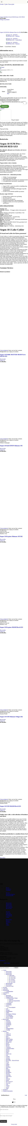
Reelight (8, 1071)
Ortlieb (7, 1064)
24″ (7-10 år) (12, 980)
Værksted (8, 890)
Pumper (8, 1010)
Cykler (7, 925)
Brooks (7, 1046)
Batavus (8, 1038)
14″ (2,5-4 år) (12, 977)
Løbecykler (11, 975)
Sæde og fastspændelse (14, 1000)
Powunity (8, 1067)
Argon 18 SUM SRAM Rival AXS (10, 806)
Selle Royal (8, 1076)
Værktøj (8, 1030)
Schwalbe (8, 1075)
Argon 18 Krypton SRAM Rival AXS (11, 627)
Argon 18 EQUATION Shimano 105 (11, 445)
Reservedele (9, 919)
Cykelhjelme (9, 916)
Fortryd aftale (14, 1124)
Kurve (7, 1006)
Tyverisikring (9, 1015)
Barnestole (8, 995)
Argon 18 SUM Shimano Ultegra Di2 (11, 716)
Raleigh (8, 1069)
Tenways (8, 1083)
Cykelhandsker (9, 991)
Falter (7, 1052)
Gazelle (8, 1056)
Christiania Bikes (10, 1048)
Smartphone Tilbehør (11, 1014)
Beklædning (9, 914)
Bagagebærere (9, 996)
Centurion (8, 1047)
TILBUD (8, 922)
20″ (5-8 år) (11, 979)
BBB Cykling (9, 1039)
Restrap (8, 1073)
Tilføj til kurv (4, 106)
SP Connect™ (9, 1081)
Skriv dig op (3, 1121)
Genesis (8, 1057)
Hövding (8, 1059)
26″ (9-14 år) (12, 982)
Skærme (8, 1026)
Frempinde (8, 1023)
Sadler (7, 1012)
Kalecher (11, 999)
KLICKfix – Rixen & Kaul (12, 1060)
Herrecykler (9, 903)
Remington (8, 1072)
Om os (7, 887)
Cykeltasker (9, 1004)
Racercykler (3, 359)
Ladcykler (8, 913)
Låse (7, 1008)
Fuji (7, 1055)
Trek (7, 1084)
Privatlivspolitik (9, 895)
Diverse (11, 1002)
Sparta (7, 1080)
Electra (7, 1051)
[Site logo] (14, 4)
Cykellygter (8, 1003)
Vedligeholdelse (9, 1028)
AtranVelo (8, 1035)
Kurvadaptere (12, 1007)
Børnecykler (9, 905)
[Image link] (11, 880)
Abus (7, 1032)
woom (7, 1087)
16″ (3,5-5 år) (12, 978)
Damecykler (9, 904)
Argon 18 (2, 360)
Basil (7, 1036)
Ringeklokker (9, 1011)
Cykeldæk (8, 1022)
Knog (7, 1061)
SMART (8, 1079)
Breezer (8, 1044)
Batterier (8, 1020)
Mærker (8, 921)
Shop (7, 923)
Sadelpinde (8, 1024)
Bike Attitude (9, 1040)
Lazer (7, 1063)
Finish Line (8, 1053)
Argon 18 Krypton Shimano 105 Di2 (11, 536)
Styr (7, 1027)
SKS (7, 1077)
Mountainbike (9, 907)
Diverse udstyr (9, 1018)
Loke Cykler (7, 963)
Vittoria (7, 1085)
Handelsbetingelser (10, 894)
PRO (7, 1068)
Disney (7, 1050)
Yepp (7, 1088)
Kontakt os (8, 889)
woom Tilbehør (9, 1016)
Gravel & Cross (9, 986)
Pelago (7, 1065)
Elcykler (8, 912)
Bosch (7, 1043)
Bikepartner (8, 1042)
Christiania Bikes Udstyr (12, 998)
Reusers (8, 893)
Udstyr (7, 917)
